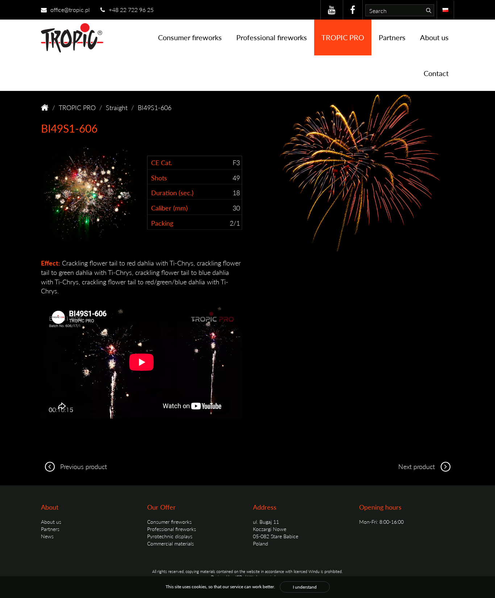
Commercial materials (170, 543)
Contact (436, 73)
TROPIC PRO (342, 37)
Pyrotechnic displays (169, 536)
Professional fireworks (271, 37)
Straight (117, 107)
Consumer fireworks (190, 37)
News (47, 536)
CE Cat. (161, 162)
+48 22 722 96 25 (130, 9)
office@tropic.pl (69, 9)
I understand (305, 587)
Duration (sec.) (172, 192)
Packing (162, 222)
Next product (417, 466)
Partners (392, 37)
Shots (159, 177)
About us (434, 37)
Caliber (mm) (169, 207)
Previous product (82, 466)
